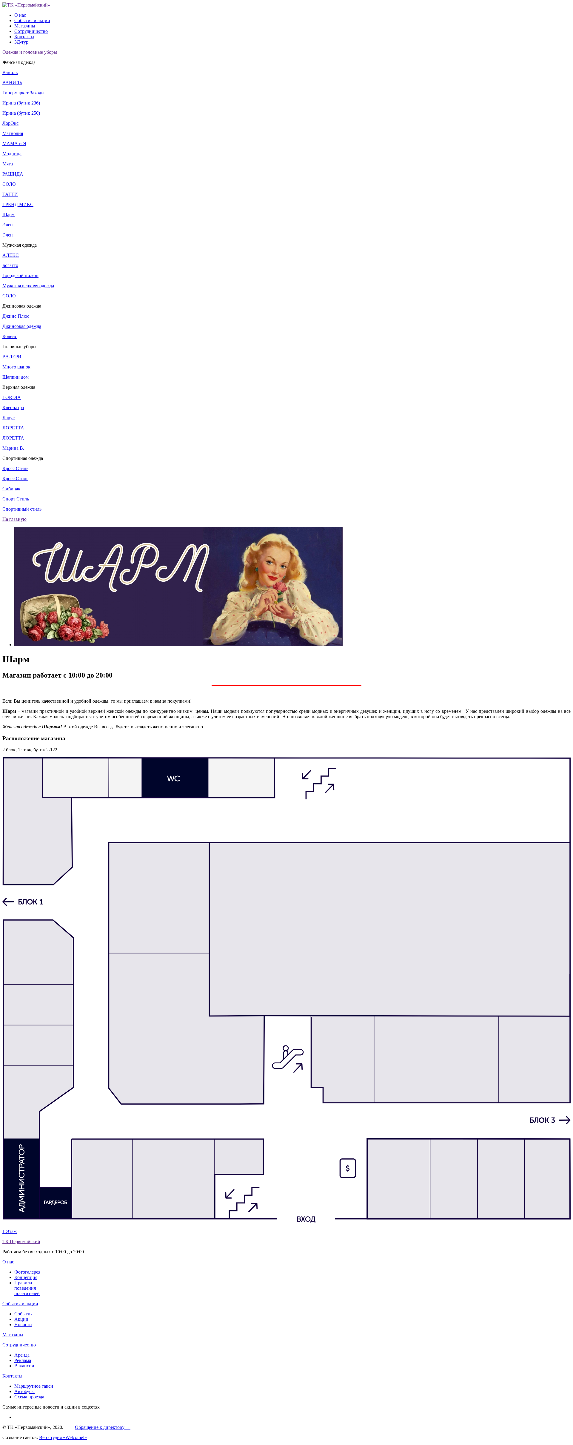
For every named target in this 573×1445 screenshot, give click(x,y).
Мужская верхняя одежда (28, 285)
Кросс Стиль (15, 468)
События (23, 1313)
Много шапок (16, 366)
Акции (21, 1319)
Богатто (10, 265)
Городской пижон (20, 275)
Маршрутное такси (33, 1386)
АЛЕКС (10, 255)
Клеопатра (13, 407)
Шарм (8, 214)
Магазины (24, 25)
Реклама (22, 1360)
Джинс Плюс (15, 316)
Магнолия (12, 133)
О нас (20, 15)
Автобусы (24, 1391)
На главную (14, 519)
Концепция (25, 1277)
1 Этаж (9, 1231)
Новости (23, 1324)
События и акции (32, 20)
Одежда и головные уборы (29, 52)
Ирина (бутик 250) (21, 113)
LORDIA (11, 397)
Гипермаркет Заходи (23, 92)
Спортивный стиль (21, 509)
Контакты (24, 36)
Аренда (22, 1355)
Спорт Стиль (15, 498)
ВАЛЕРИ (11, 356)
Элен (7, 224)
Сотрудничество (31, 31)
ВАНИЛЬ (12, 82)
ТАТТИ (10, 194)
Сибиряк (11, 488)
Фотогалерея (27, 1271)
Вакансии (24, 1365)
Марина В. (13, 448)
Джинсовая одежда (21, 326)
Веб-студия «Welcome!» (63, 1437)
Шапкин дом (15, 377)
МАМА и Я (14, 143)
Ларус (8, 417)
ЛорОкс (10, 123)
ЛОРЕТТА (13, 427)
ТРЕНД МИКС (17, 204)
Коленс (9, 336)
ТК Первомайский (21, 1241)
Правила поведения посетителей (27, 1288)
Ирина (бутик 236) (21, 102)
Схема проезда (29, 1396)
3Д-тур (21, 41)
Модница (11, 153)
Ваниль (10, 72)
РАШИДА (12, 173)
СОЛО (9, 184)
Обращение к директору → (102, 1427)
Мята (7, 163)
